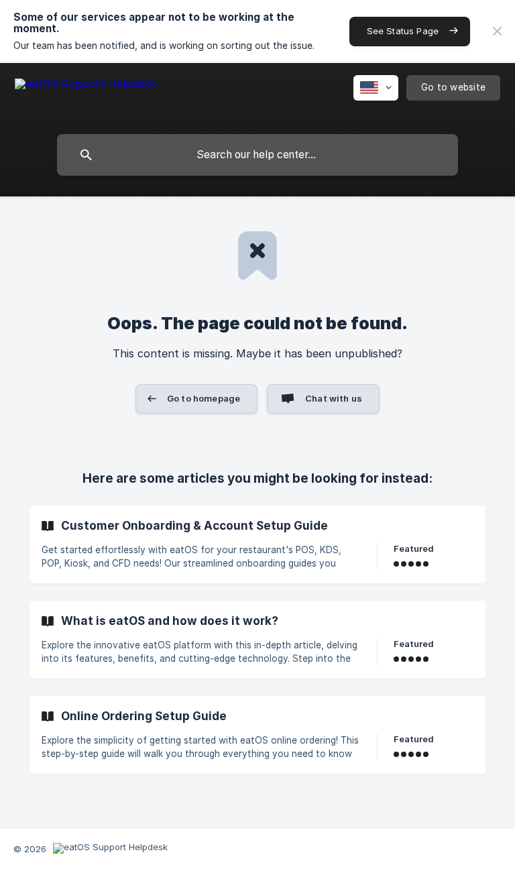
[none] (497, 31)
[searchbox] (257, 155)
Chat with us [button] (333, 398)
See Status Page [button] (403, 30)
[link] (257, 544)
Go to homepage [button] (203, 398)
